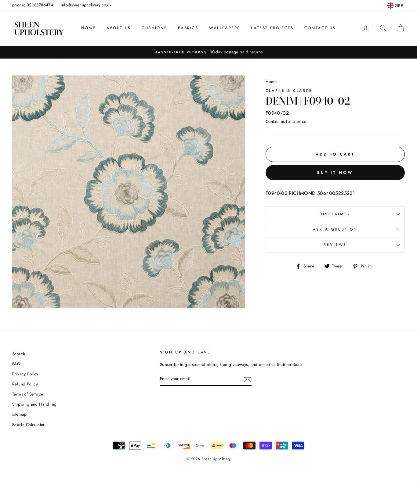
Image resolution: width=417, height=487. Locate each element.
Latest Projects (272, 28)
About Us (119, 28)
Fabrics (188, 28)
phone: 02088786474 (32, 5)
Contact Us (320, 28)
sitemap (19, 414)
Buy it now (335, 172)
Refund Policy (25, 384)
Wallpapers (224, 28)
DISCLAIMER (335, 214)
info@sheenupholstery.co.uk (86, 5)
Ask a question (335, 229)
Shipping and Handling (34, 404)
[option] (208, 52)
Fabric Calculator (28, 424)
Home (88, 28)
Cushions (154, 28)
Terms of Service (27, 394)
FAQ (16, 364)
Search (18, 354)
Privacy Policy (25, 374)
